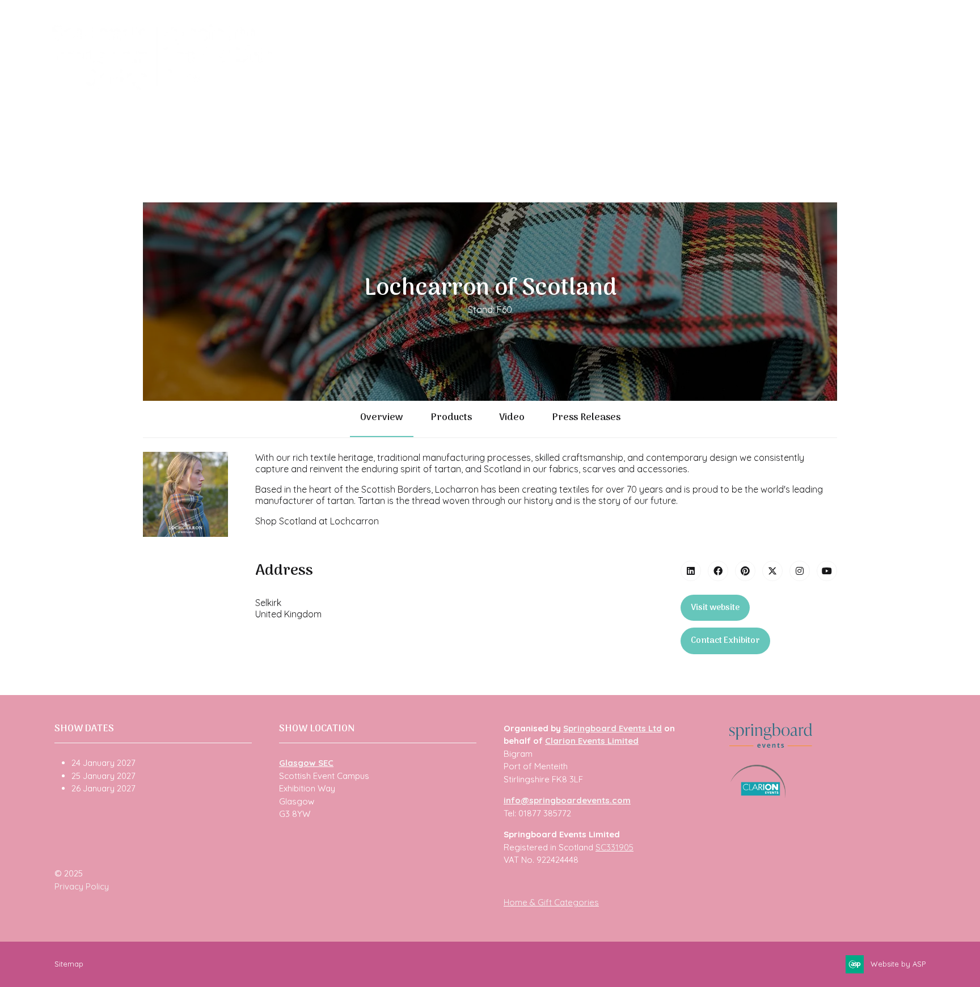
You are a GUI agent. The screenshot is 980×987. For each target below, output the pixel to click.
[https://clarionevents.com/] (757, 795)
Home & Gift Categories (551, 902)
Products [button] (451, 418)
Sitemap (68, 963)
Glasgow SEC (306, 762)
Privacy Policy (81, 886)
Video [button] (512, 418)
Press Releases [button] (586, 418)
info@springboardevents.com (567, 800)
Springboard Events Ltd (612, 728)
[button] (715, 608)
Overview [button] (381, 418)
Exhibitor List (423, 85)
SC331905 (614, 847)
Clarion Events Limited (592, 740)
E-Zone (697, 85)
